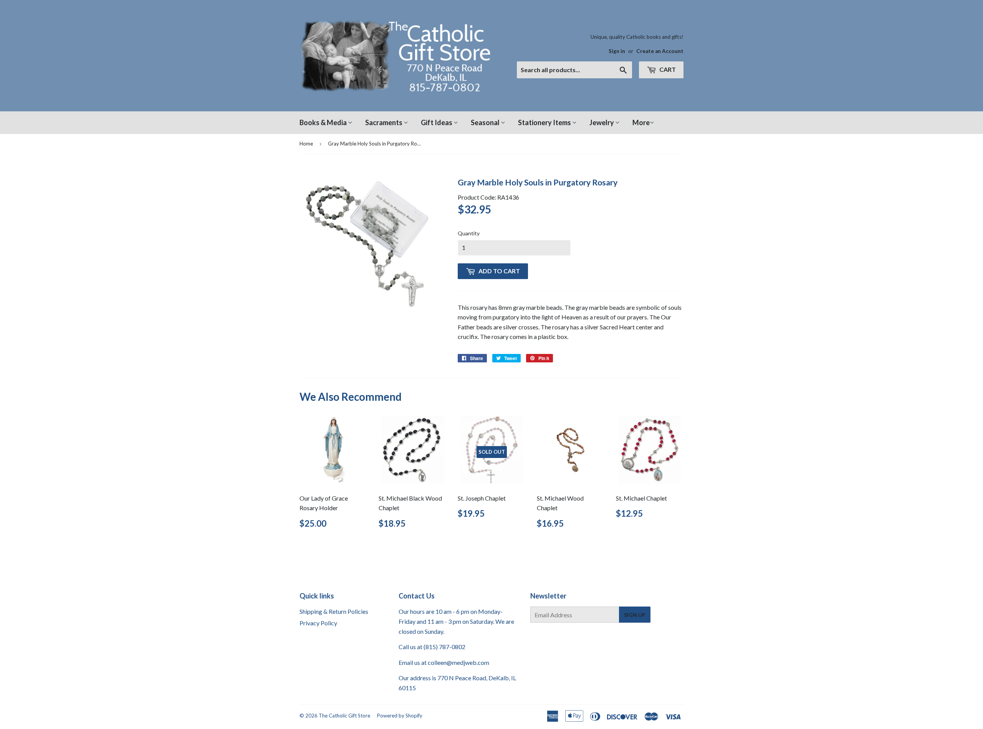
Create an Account (659, 51)
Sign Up (634, 615)
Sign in (617, 51)
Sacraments (384, 122)
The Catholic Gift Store (344, 715)
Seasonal (486, 122)
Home (306, 144)
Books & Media (324, 122)
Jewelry (602, 122)
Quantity (469, 233)
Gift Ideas (437, 122)
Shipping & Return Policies (334, 611)
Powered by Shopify (399, 715)
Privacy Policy (318, 623)
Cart (667, 69)
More (641, 122)
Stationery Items (545, 122)
